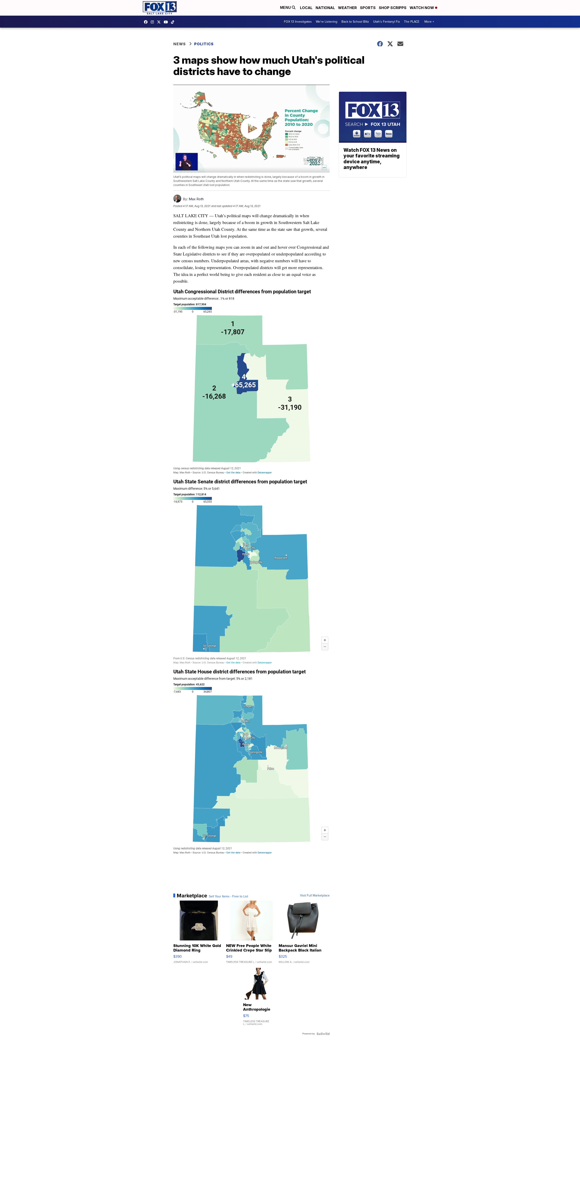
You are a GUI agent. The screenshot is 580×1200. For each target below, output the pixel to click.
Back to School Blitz (355, 21)
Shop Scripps (392, 7)
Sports (368, 7)
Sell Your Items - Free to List (228, 896)
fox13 (160, 22)
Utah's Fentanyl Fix (386, 21)
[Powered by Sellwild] (323, 1033)
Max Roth (196, 199)
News (179, 44)
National (325, 7)
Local (306, 7)
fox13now (153, 22)
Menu (286, 8)
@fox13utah (173, 22)
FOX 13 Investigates (298, 21)
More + (429, 21)
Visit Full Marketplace (315, 895)
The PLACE (411, 21)
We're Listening (326, 21)
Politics (204, 44)
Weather (347, 7)
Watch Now (422, 7)
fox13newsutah (147, 22)
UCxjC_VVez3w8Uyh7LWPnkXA (167, 22)
